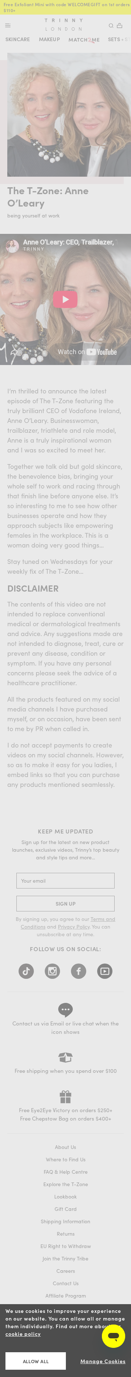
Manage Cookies (103, 1361)
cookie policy (23, 1333)
